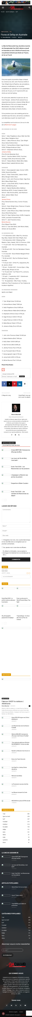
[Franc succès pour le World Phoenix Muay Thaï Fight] (23, 592)
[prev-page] (3, 500)
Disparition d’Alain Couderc (19, 483)
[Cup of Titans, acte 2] (6, 897)
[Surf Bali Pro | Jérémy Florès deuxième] (6, 770)
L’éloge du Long (6, 395)
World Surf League (10, 125)
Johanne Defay (6, 152)
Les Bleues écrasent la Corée (19, 792)
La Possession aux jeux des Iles (20, 784)
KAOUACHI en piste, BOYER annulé (21, 800)
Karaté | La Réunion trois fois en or (21, 750)
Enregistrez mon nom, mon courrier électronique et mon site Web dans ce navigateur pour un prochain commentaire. (16, 541)
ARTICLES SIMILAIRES (9, 443)
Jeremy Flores (6, 199)
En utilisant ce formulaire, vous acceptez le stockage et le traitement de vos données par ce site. (16, 552)
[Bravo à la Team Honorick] (6, 761)
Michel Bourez (6, 222)
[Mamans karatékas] (6, 778)
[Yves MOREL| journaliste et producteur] (6, 906)
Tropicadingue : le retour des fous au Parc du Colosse (23, 617)
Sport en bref (5, 698)
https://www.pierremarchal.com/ (16, 417)
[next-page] (5, 500)
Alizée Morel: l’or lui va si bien (19, 887)
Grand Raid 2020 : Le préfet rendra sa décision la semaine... (8, 600)
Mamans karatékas (17, 775)
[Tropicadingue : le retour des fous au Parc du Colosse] (23, 609)
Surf (17, 11)
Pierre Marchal (6, 37)
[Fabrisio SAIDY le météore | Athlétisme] (16, 688)
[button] (3, 7)
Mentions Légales (13, 1012)
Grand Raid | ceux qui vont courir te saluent (24, 396)
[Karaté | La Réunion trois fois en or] (6, 753)
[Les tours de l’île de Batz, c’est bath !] (6, 460)
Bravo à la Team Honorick (18, 759)
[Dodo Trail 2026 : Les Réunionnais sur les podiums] (6, 469)
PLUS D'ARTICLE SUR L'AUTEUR (11, 445)
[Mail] (16, 435)
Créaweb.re (23, 1015)
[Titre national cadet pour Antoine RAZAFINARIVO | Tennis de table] (6, 745)
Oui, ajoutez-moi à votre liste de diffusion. (14, 547)
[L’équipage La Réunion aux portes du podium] (6, 477)
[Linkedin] (19, 383)
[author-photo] (16, 412)
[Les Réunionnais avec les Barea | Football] (6, 728)
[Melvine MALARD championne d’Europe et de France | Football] (6, 736)
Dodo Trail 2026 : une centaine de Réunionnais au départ (20, 493)
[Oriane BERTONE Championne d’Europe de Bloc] (6, 452)
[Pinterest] (14, 383)
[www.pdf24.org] (16, 369)
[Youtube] (25, 1005)
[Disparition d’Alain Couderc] (6, 485)
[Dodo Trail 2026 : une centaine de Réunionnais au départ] (6, 494)
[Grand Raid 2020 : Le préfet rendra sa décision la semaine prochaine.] (8, 592)
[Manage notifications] (3, 1013)
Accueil (3, 11)
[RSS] (19, 435)
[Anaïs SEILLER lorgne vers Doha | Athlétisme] (6, 720)
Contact (21, 1012)
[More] (24, 383)
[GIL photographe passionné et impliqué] (8, 609)
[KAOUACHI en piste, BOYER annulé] (6, 803)
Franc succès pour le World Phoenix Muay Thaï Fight (23, 600)
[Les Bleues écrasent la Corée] (6, 795)
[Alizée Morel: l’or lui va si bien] (6, 889)
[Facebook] (4, 383)
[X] (9, 383)
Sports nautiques (10, 11)
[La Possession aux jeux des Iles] (6, 786)
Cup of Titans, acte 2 (17, 895)
